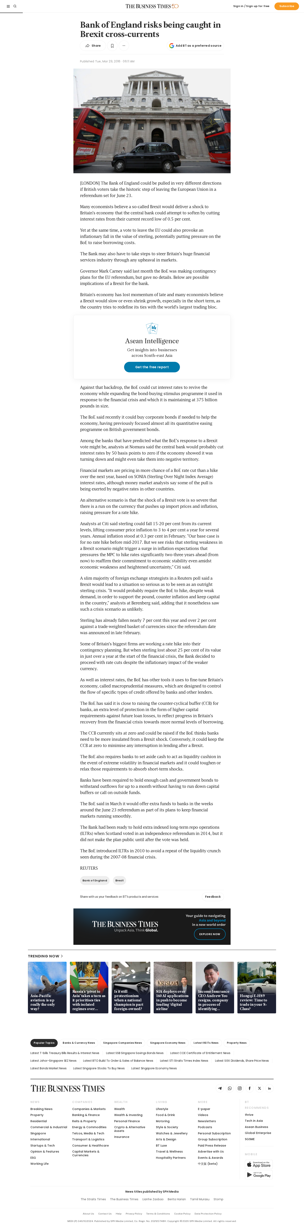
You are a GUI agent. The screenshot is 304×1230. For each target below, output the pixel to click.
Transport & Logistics (88, 1139)
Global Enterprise (258, 1133)
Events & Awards (210, 1158)
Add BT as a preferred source (198, 46)
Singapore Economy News (167, 1043)
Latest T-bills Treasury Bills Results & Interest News (64, 1053)
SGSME (250, 1139)
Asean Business (256, 1127)
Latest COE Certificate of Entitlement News (200, 1053)
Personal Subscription (214, 1133)
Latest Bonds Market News (48, 1068)
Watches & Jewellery (172, 1133)
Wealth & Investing (128, 1115)
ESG (33, 1158)
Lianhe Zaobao (153, 1199)
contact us (105, 1213)
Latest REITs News (206, 1043)
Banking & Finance (86, 1115)
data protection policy (208, 1213)
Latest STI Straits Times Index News (184, 1061)
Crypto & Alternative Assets (129, 1129)
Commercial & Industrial (48, 1127)
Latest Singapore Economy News (154, 1068)
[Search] (15, 6)
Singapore (38, 1133)
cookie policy (182, 1213)
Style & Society (167, 1127)
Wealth (119, 1109)
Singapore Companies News (122, 1043)
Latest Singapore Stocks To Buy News (98, 1068)
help (119, 1213)
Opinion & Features (44, 1151)
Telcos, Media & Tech (88, 1133)
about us (88, 1213)
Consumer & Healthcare (90, 1145)
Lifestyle (162, 1109)
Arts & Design (166, 1139)
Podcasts (205, 1127)
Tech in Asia (254, 1121)
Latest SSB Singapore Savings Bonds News (134, 1053)
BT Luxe (161, 1145)
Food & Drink (165, 1115)
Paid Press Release (212, 1145)
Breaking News (41, 1109)
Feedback (213, 897)
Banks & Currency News (79, 1043)
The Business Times (124, 1199)
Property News (237, 1043)
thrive (249, 1115)
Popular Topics (44, 1043)
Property (36, 1115)
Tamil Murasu (199, 1199)
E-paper (204, 1109)
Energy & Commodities (89, 1127)
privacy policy (134, 1213)
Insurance (121, 1137)
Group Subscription (212, 1139)
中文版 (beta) (208, 1164)
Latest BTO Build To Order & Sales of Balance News (118, 1061)
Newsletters (207, 1121)
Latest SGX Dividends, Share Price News (242, 1061)
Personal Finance (127, 1121)
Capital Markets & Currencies (85, 1153)
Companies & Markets (89, 1109)
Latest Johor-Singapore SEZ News (53, 1061)
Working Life (39, 1164)
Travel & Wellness (169, 1151)
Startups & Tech (42, 1145)
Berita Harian (177, 1199)
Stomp (218, 1199)
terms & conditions (158, 1213)
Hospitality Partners (171, 1158)
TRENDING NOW (43, 956)
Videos (203, 1115)
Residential (38, 1121)
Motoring (163, 1121)
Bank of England (95, 880)
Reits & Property (84, 1121)
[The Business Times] (148, 6)
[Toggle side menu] (8, 6)
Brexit (119, 880)
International (40, 1139)
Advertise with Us (211, 1151)
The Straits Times (93, 1199)
